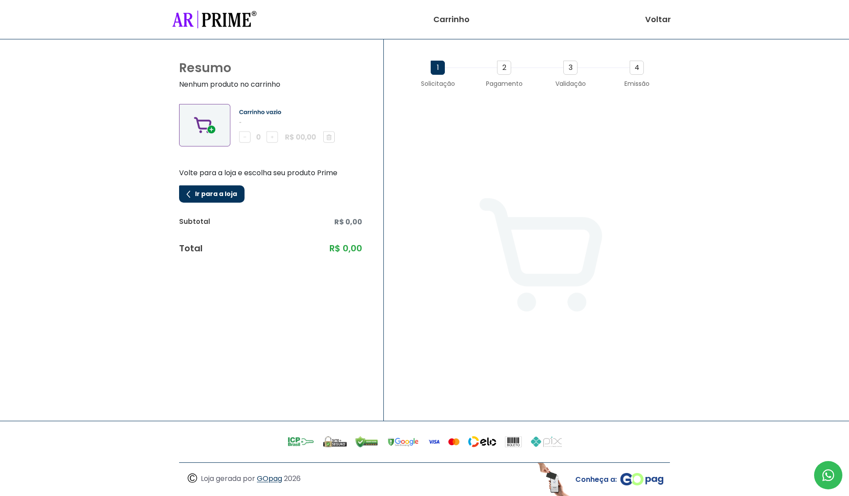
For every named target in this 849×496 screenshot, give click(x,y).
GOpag (269, 479)
